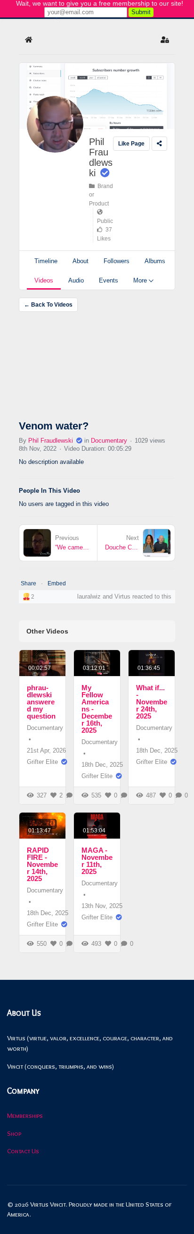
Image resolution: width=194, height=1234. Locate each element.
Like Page (131, 143)
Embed (57, 583)
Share (28, 583)
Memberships (25, 1115)
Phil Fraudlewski (101, 157)
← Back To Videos (48, 304)
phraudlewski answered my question (41, 702)
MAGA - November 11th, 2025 (97, 860)
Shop (14, 1133)
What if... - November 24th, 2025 (151, 702)
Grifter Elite (42, 761)
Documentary (109, 440)
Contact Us (23, 1151)
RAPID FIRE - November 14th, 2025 (42, 864)
